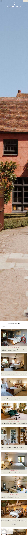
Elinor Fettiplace (14, 524)
